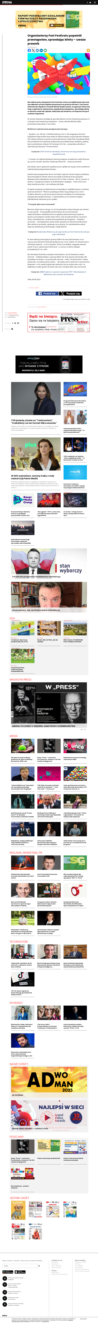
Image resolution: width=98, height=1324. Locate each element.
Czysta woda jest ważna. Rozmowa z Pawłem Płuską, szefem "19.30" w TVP (74, 1026)
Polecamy (17, 1137)
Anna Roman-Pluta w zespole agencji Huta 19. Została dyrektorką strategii (48, 931)
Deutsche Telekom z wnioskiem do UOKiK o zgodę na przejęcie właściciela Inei (74, 486)
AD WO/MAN (17, 1095)
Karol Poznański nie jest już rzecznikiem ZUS (47, 875)
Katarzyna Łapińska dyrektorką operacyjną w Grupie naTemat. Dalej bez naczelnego (47, 843)
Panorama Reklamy (82, 1269)
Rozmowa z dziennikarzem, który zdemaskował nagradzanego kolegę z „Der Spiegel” (21, 1055)
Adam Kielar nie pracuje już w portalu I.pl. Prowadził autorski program (75, 842)
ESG (12, 618)
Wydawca (55, 1264)
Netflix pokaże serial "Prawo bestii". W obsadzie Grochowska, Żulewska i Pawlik (22, 815)
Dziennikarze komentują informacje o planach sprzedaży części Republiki (21, 541)
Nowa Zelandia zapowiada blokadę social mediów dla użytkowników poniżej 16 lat (74, 965)
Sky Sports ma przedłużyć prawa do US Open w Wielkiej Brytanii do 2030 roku (21, 759)
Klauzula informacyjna (59, 1274)
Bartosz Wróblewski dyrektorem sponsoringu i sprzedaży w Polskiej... (21, 904)
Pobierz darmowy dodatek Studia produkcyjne (73, 1159)
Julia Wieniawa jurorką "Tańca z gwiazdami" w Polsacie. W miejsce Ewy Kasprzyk (75, 815)
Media (14, 736)
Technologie (19, 942)
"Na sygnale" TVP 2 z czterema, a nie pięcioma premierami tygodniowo (48, 513)
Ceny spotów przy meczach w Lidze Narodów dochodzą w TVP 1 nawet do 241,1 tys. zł (75, 787)
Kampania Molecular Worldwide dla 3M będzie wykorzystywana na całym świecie (73, 904)
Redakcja (55, 1262)
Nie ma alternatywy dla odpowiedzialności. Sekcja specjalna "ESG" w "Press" (73, 876)
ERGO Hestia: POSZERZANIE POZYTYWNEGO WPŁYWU (73, 641)
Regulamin (55, 1272)
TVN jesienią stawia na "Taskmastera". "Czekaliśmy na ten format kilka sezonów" (34, 422)
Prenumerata (56, 1268)
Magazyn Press (20, 679)
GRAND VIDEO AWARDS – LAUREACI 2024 (30, 1128)
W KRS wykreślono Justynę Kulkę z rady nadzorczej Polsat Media (32, 477)
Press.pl (77, 1264)
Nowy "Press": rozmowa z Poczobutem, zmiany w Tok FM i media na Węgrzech (49, 759)
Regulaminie (45, 1321)
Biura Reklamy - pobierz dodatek (20, 1187)
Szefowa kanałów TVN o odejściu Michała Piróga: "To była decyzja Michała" (74, 430)
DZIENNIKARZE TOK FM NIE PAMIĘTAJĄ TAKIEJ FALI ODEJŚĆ (39, 726)
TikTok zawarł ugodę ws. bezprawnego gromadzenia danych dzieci (21, 993)
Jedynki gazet (19, 1198)
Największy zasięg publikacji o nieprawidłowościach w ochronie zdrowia (22, 842)
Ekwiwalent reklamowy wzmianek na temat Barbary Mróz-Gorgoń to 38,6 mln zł (21, 931)
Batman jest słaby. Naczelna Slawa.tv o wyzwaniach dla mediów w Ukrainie (21, 1026)
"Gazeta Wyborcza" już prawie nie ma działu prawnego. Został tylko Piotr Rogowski (22, 787)
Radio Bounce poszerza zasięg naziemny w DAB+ (75, 758)
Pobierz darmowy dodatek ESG (48, 1158)
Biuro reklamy (56, 1266)
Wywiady (16, 1003)
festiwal (37, 288)
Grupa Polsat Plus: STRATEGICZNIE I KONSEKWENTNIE (18, 669)
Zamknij (83, 1319)
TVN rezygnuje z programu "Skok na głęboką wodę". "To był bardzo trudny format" (74, 458)
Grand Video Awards (82, 1271)
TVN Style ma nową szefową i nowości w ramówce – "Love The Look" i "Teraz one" (48, 787)
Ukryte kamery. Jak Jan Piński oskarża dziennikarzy (36, 610)
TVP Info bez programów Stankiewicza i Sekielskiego (36, 576)
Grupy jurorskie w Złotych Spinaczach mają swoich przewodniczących (47, 904)
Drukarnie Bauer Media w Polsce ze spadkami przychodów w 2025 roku (20, 513)
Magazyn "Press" (81, 1262)
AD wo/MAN (79, 1266)
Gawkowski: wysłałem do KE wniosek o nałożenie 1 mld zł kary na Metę (21, 965)
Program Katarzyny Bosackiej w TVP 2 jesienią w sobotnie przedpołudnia (75, 402)
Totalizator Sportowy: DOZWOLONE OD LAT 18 (19, 641)
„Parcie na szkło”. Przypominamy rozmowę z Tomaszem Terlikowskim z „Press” (47, 1027)
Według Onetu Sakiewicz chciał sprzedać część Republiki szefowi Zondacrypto (49, 815)
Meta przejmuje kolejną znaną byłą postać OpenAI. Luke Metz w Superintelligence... (48, 965)
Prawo (32, 288)
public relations (42, 307)
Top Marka (78, 1268)
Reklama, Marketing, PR (26, 853)
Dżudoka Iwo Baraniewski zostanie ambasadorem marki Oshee (22, 876)
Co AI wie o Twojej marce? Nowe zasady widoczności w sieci (74, 513)
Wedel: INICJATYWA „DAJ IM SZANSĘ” (47, 641)
